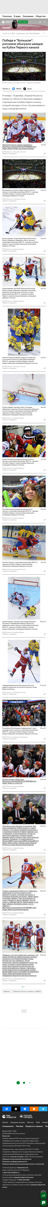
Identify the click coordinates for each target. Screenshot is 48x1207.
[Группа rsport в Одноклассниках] (34, 1109)
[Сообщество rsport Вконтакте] (25, 1109)
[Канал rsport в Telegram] (43, 1109)
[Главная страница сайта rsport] (14, 22)
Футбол (5, 1122)
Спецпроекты (8, 1126)
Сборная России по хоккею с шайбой (27, 991)
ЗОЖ (38, 1122)
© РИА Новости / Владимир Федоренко (15, 737)
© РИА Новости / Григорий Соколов (14, 83)
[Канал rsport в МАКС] (6, 1109)
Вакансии (6, 1136)
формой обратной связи (23, 1177)
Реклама (19, 1126)
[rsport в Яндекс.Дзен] (15, 1109)
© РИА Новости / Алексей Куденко (13, 249)
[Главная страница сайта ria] (2, 22)
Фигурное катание (17, 1122)
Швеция (7, 991)
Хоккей (45, 1122)
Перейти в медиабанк (34, 83)
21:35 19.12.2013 (8, 33)
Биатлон (30, 1122)
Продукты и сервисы (34, 1126)
